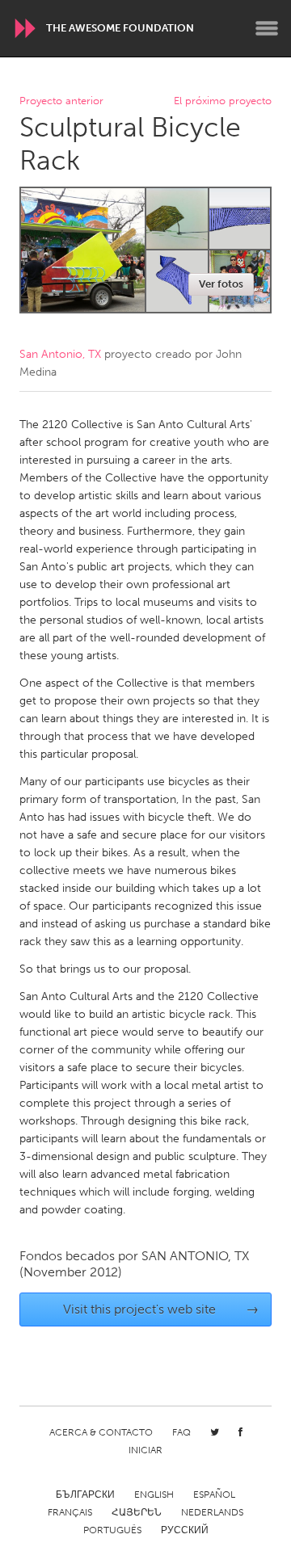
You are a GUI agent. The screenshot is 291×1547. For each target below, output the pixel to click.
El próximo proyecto (223, 101)
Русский (185, 1530)
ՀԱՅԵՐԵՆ (137, 1512)
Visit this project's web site (161, 1309)
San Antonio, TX (60, 354)
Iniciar (145, 1450)
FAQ (181, 1432)
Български (85, 1494)
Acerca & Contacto (101, 1432)
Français (70, 1512)
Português (112, 1530)
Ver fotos (221, 284)
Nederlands (212, 1512)
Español (214, 1494)
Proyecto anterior (61, 101)
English (154, 1494)
